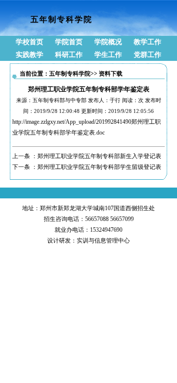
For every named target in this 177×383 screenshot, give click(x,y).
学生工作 (108, 54)
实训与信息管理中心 (103, 240)
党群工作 (147, 54)
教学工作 (147, 42)
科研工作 (69, 54)
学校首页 (29, 42)
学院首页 (69, 42)
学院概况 (108, 42)
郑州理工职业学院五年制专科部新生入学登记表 (99, 156)
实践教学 (29, 54)
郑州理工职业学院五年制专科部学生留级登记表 (99, 167)
